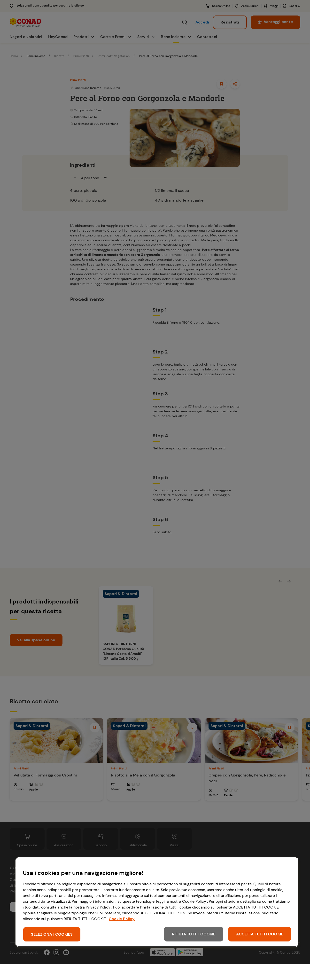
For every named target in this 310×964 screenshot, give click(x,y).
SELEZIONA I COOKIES (52, 934)
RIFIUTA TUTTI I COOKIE (194, 934)
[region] (157, 902)
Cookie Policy (122, 918)
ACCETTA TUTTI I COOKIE (259, 934)
